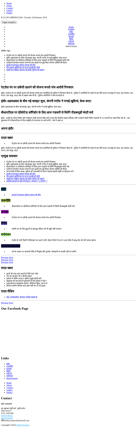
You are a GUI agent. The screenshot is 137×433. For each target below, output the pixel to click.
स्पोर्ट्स (71, 41)
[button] (4, 257)
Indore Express (23, 425)
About (9, 6)
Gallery (9, 10)
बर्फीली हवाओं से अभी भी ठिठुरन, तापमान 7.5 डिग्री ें (26, 181)
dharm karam (12, 378)
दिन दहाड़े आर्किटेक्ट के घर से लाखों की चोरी (23, 67)
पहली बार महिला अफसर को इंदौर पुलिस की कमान (25, 70)
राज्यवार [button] (71, 29)
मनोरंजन (71, 44)
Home (9, 3)
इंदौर (71, 32)
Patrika (9, 13)
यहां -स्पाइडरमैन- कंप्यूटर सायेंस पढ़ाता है (21, 297)
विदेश (71, 39)
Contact (9, 8)
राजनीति (71, 34)
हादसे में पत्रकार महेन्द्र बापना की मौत (20, 65)
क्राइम (71, 36)
